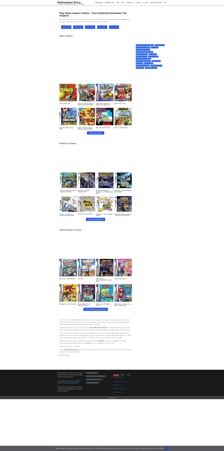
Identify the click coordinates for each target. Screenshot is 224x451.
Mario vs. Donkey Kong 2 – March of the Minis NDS (86, 104)
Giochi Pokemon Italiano (143, 47)
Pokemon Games (153, 56)
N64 (105, 327)
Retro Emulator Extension (94, 379)
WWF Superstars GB (118, 392)
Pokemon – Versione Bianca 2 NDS (104, 214)
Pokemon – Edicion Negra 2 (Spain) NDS (122, 191)
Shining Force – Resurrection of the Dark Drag (104, 280)
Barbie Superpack (119, 278)
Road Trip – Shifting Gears (67, 278)
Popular (116, 375)
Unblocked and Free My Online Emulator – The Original (71, 4)
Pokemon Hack (109, 2)
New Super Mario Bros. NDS (66, 128)
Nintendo (129, 2)
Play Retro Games (92, 373)
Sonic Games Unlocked (142, 65)
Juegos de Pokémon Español (144, 52)
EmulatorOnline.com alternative (95, 376)
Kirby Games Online (141, 54)
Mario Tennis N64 (64, 103)
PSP (118, 2)
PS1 (123, 2)
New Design (99, 2)
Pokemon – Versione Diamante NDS (84, 191)
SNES (95, 327)
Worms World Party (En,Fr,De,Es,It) (84, 304)
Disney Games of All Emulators (145, 45)
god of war (154, 47)
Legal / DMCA (75, 383)
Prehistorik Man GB (117, 377)
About (66, 381)
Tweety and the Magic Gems (103, 304)
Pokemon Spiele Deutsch (143, 61)
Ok (166, 448)
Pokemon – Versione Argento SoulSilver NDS (66, 214)
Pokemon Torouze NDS (85, 214)
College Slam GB (117, 385)
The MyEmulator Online (71, 349)
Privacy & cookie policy (63, 383)
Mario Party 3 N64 (119, 103)
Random (128, 375)
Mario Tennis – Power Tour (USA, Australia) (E (122, 304)
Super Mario (100, 341)
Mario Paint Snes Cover (103, 127)
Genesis (138, 2)
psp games (139, 63)
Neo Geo (145, 2)
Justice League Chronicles (119, 388)
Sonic (115, 341)
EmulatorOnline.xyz (92, 382)
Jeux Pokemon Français (143, 49)
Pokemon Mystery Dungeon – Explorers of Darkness (122, 214)
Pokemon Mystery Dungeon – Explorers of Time (67, 191)
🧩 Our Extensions (156, 2)
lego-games (152, 54)
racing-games (148, 63)
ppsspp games (156, 61)
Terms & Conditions (74, 381)
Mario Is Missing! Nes (121, 127)
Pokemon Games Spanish (143, 59)
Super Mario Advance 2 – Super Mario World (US (103, 104)
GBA (98, 327)
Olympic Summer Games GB (120, 381)
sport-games (140, 68)
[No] (222, 448)
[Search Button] (165, 2)
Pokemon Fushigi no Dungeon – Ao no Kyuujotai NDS (104, 192)
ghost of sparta (159, 45)
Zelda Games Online (151, 68)
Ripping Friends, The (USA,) (68, 304)
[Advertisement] (95, 60)
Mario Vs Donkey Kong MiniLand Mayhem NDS (85, 128)
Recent (122, 375)
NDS (102, 327)
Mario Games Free (141, 56)
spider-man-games (156, 65)
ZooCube (80, 278)
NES (91, 327)
